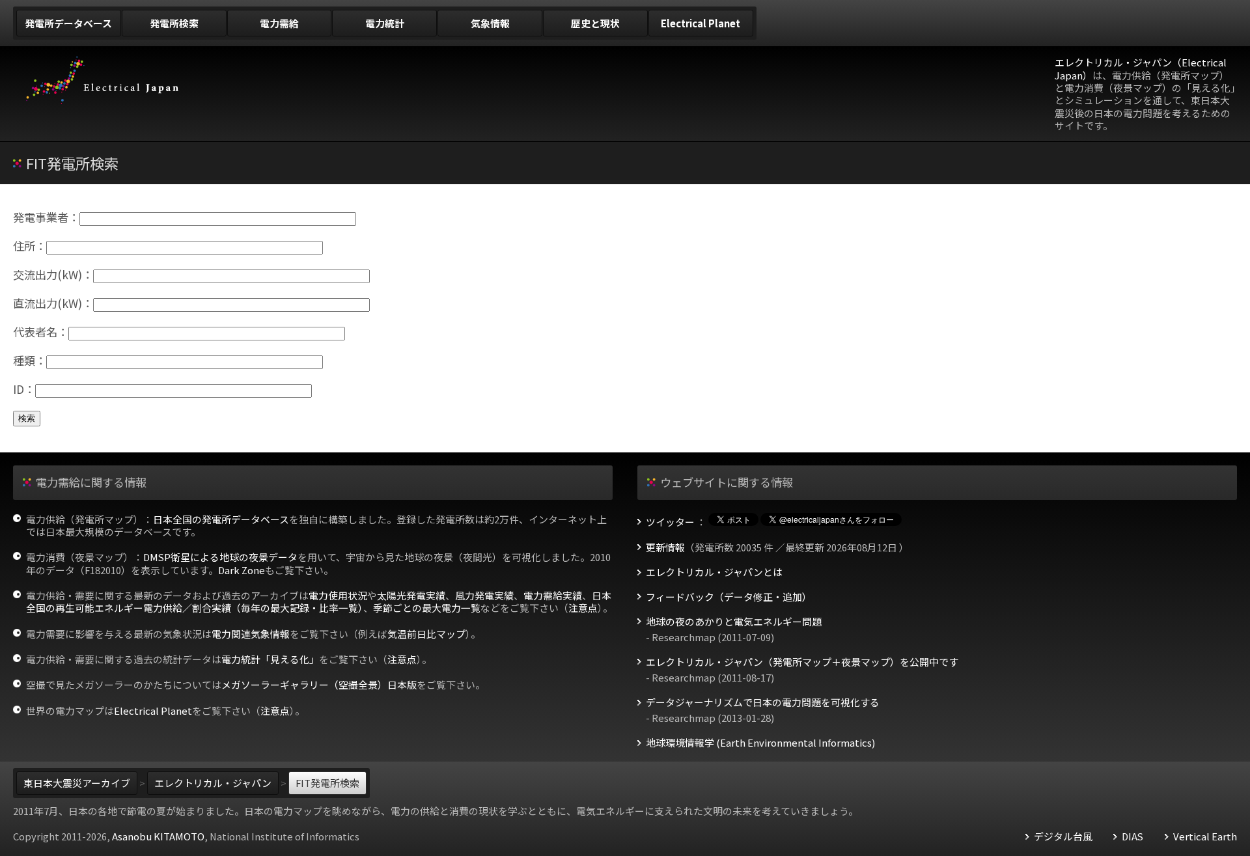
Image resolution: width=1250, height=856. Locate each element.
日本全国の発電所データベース (221, 519)
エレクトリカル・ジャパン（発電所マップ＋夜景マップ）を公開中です (802, 662)
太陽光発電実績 (411, 595)
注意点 (583, 607)
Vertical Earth (1205, 836)
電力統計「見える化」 (270, 659)
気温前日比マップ (426, 634)
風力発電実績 (484, 595)
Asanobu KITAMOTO (158, 836)
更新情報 (665, 547)
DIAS (1132, 836)
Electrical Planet (153, 710)
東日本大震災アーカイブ (76, 783)
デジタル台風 (1063, 836)
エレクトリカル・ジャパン (212, 783)
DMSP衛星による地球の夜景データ (220, 557)
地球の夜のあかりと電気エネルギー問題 (734, 622)
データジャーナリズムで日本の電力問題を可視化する (763, 702)
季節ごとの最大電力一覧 (426, 607)
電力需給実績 (552, 595)
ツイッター (670, 522)
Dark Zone (241, 570)
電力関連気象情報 (251, 634)
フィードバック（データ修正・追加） (729, 597)
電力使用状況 (338, 595)
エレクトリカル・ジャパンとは (714, 572)
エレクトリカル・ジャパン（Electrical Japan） (1141, 68)
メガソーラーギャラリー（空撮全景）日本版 (319, 684)
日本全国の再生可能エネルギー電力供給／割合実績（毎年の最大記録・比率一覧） (318, 601)
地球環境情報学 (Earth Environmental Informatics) (760, 743)
